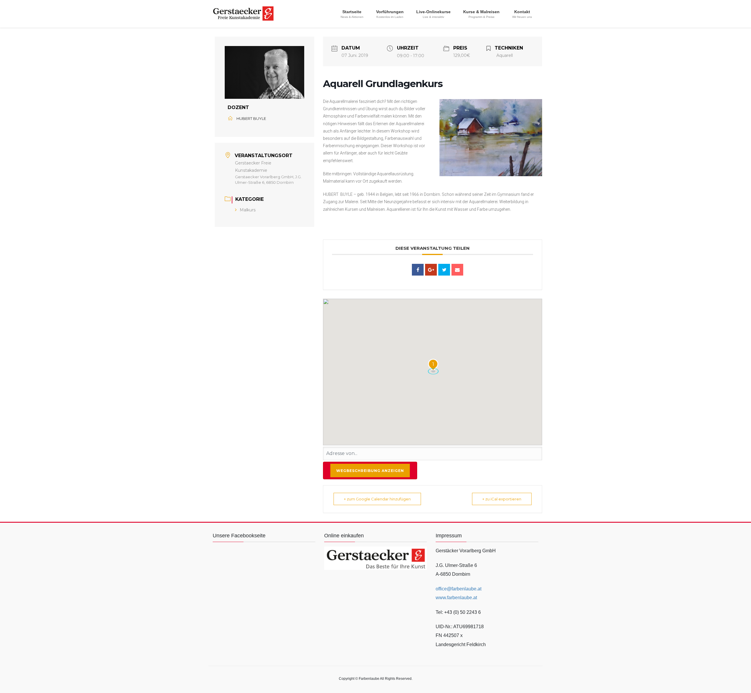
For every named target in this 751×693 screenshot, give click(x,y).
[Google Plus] (431, 270)
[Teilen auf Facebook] (418, 270)
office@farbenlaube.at (458, 588)
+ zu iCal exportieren (501, 499)
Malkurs (248, 210)
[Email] (457, 270)
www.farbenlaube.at (456, 597)
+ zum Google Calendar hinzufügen (377, 499)
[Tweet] (444, 270)
